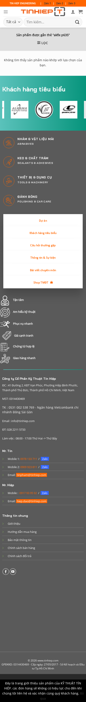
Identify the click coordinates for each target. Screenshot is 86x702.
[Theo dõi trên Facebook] (5, 571)
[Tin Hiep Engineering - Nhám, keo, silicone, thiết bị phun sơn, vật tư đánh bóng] (43, 11)
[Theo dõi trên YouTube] (13, 571)
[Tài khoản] (73, 12)
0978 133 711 (28, 459)
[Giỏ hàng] (80, 12)
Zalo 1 (47, 3)
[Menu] (5, 12)
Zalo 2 (59, 3)
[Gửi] (77, 22)
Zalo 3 (71, 3)
